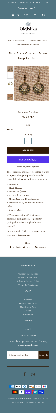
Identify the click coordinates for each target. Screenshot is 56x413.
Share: (28, 243)
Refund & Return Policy (28, 281)
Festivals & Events (28, 303)
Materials (28, 311)
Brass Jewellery (20, 40)
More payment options (28, 167)
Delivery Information (28, 277)
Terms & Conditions (28, 285)
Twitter (29, 247)
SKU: (28, 125)
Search (28, 329)
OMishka (27, 399)
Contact (28, 300)
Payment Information (28, 274)
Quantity (28, 134)
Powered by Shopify (35, 402)
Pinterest (41, 247)
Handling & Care (28, 307)
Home (10, 40)
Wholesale (28, 314)
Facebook (16, 247)
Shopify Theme (39, 399)
